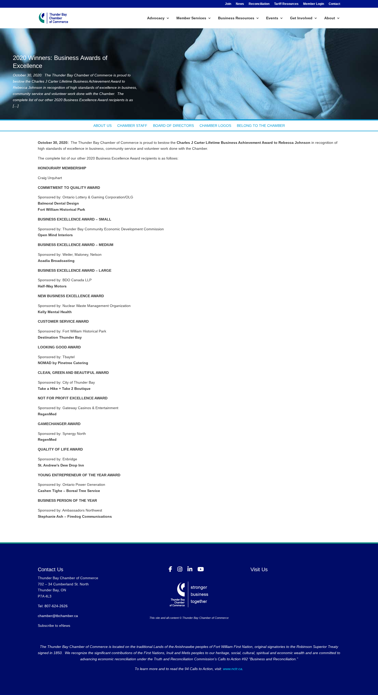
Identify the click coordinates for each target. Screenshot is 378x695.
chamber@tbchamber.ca (58, 616)
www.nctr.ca (232, 669)
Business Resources (236, 18)
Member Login (313, 4)
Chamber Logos (215, 126)
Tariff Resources (286, 4)
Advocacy (156, 18)
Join (228, 4)
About (329, 18)
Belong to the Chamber (261, 126)
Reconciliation (259, 4)
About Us (102, 126)
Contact (334, 4)
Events (272, 18)
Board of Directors (173, 126)
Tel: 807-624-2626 (53, 606)
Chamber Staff (132, 126)
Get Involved (301, 18)
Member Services (191, 18)
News (240, 4)
